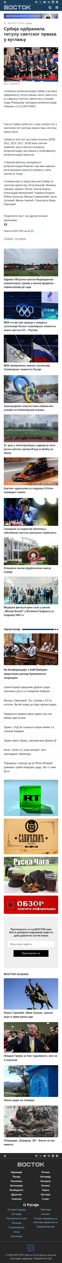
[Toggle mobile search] (50, 7)
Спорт (29, 23)
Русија (16, 1176)
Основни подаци (16, 1209)
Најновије (16, 1172)
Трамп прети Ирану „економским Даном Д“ (30, 740)
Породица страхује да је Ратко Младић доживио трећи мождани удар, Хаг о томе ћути (30, 767)
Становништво (16, 1227)
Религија (16, 1223)
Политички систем (16, 1218)
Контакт (45, 1214)
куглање (20, 238)
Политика (16, 1181)
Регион (45, 1172)
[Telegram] (57, 2)
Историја (16, 1214)
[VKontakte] (49, 2)
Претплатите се (31, 953)
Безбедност (16, 1190)
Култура (45, 1194)
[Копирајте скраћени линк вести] (31, 224)
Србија (8, 238)
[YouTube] (44, 2)
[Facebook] (36, 2)
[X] (40, 2)
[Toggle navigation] (56, 7)
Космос (45, 1185)
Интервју (45, 1176)
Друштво (16, 1194)
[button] (56, 7)
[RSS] (5, 2)
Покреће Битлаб (46, 1226)
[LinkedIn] (53, 2)
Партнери (45, 1209)
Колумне (46, 1181)
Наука (45, 1190)
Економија (16, 1185)
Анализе (16, 1199)
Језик (17, 1231)
